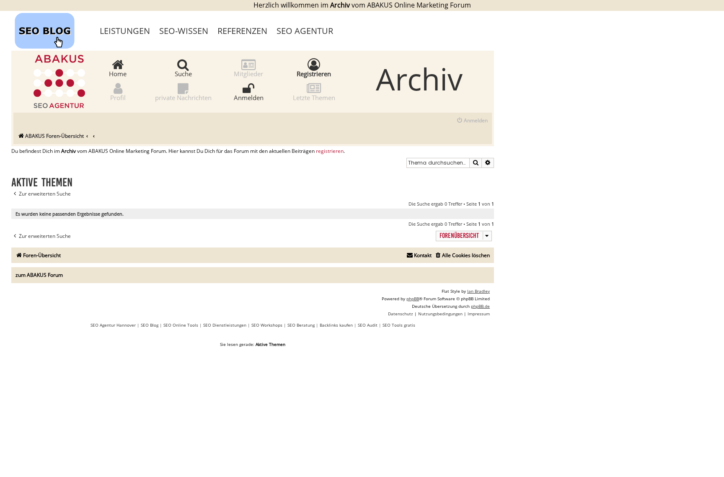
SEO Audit (368, 325)
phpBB (412, 299)
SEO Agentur (305, 30)
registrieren (330, 151)
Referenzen (242, 30)
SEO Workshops (266, 325)
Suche (183, 73)
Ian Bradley (478, 291)
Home (118, 73)
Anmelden (249, 97)
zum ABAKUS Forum (39, 274)
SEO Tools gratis (399, 325)
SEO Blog (149, 325)
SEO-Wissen (183, 30)
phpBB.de (480, 306)
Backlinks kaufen (336, 325)
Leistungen (125, 30)
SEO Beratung (301, 325)
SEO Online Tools (180, 325)
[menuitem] (472, 120)
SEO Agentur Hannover (113, 325)
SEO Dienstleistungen (224, 325)
